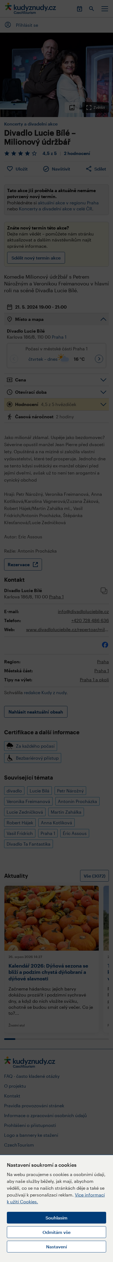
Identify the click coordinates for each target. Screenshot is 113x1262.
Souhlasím (56, 1217)
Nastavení (56, 1246)
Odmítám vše (56, 1232)
